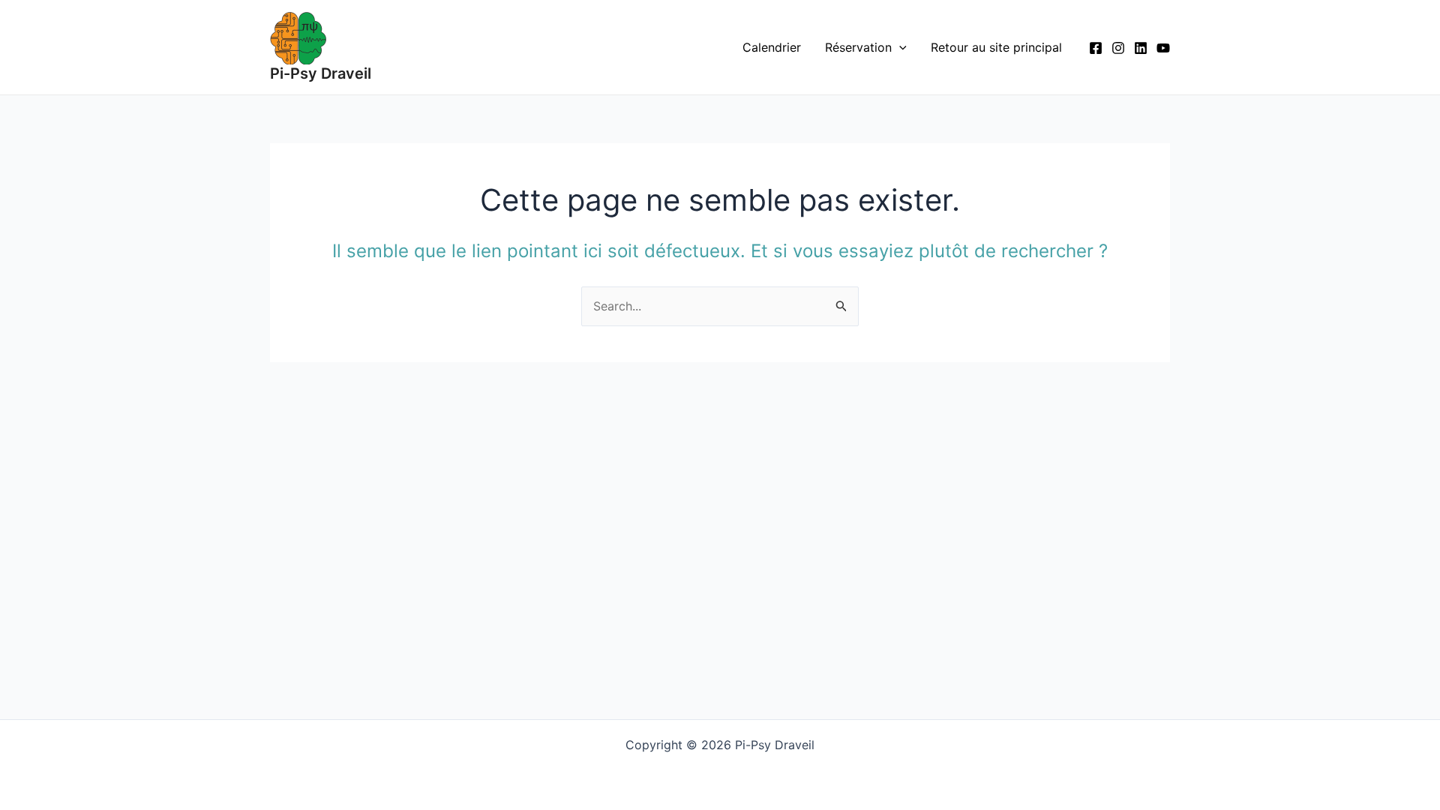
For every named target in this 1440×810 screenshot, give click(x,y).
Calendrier (771, 47)
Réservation (858, 47)
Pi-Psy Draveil (320, 73)
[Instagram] (1118, 48)
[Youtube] (1163, 48)
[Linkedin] (1141, 48)
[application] (899, 47)
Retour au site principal (996, 47)
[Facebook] (1095, 48)
